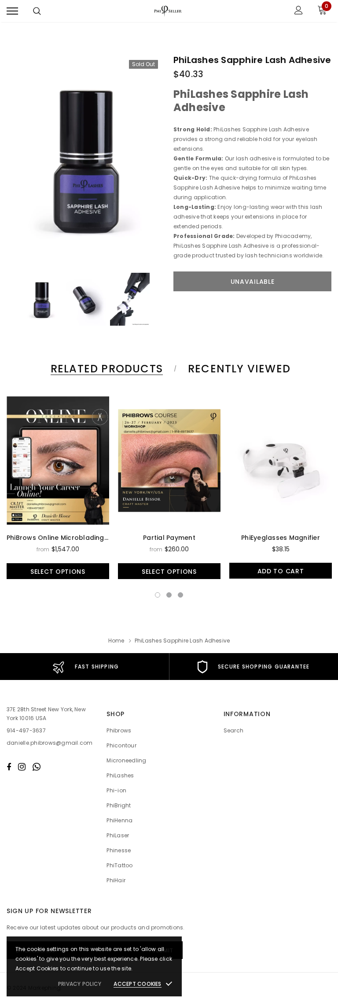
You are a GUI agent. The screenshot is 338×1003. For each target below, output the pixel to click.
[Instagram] (22, 767)
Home (116, 640)
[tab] (105, 368)
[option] (86, 158)
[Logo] (168, 11)
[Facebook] (9, 767)
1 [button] (157, 595)
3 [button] (180, 595)
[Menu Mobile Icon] (12, 11)
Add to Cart (280, 571)
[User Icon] (298, 11)
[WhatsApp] (36, 767)
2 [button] (169, 595)
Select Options (57, 571)
